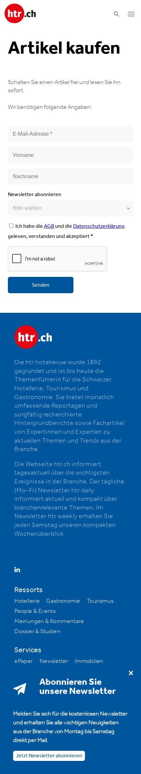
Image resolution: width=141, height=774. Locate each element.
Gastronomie (63, 601)
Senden (41, 285)
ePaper (23, 661)
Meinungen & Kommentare (49, 621)
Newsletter (54, 661)
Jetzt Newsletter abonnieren (49, 756)
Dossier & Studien (37, 631)
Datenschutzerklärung (99, 226)
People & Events (35, 611)
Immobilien (89, 661)
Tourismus (100, 601)
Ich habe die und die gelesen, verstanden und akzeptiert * (66, 231)
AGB (49, 226)
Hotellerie (27, 601)
